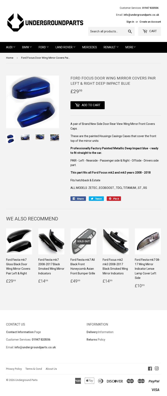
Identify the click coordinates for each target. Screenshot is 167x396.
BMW (26, 47)
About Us (51, 368)
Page (23, 332)
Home (9, 57)
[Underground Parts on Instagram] (157, 369)
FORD (42, 47)
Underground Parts (26, 380)
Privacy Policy (14, 368)
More (129, 47)
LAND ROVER (64, 47)
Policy (96, 339)
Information (100, 332)
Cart (152, 31)
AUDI (9, 47)
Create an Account (150, 21)
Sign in (130, 21)
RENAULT (110, 47)
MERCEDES (89, 47)
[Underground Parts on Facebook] (150, 369)
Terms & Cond (33, 368)
